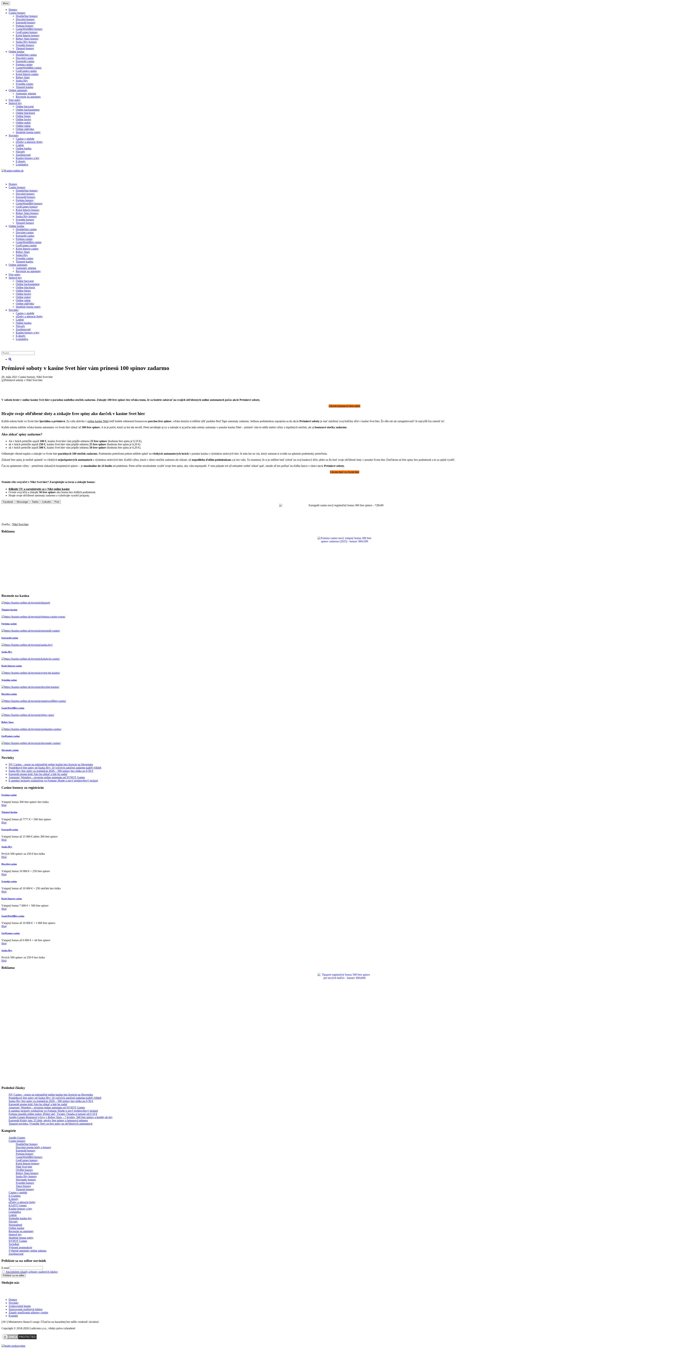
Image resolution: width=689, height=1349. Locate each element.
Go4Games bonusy (27, 32)
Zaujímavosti (23, 154)
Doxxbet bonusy (25, 19)
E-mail (5, 1267)
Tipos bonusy (23, 1186)
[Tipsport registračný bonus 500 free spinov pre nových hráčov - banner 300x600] (344, 977)
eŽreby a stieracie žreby (29, 141)
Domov (13, 1299)
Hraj (3, 805)
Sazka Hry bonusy (26, 41)
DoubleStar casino (26, 54)
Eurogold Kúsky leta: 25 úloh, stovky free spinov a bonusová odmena (48, 1120)
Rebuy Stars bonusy (27, 38)
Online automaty (18, 90)
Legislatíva (22, 164)
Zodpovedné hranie (20, 1306)
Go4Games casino (26, 70)
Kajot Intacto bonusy (27, 35)
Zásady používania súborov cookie (28, 1312)
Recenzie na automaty (28, 96)
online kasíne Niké (98, 421)
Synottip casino (24, 83)
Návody (20, 151)
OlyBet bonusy (24, 1169)
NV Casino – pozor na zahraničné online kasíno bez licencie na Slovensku (51, 764)
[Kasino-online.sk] (12, 170)
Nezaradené (15, 1224)
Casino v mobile (25, 138)
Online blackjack (25, 112)
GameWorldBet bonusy (29, 28)
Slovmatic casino (10, 750)
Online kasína (16, 51)
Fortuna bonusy (25, 25)
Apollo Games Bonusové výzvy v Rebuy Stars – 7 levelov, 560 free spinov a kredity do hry (61, 1117)
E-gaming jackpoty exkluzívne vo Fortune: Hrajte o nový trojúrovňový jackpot (53, 780)
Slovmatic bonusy (26, 1179)
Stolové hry (15, 103)
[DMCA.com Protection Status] (19, 1339)
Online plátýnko (25, 129)
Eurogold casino (25, 61)
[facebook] (21, 1293)
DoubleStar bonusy (27, 16)
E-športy (20, 161)
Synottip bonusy (25, 45)
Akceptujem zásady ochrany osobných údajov (32, 1271)
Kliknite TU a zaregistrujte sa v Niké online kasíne (39, 488)
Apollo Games (17, 1137)
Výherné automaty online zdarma (27, 1250)
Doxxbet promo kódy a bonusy (33, 1147)
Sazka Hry (22, 80)
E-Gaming (14, 1195)
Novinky (14, 135)
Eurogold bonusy (25, 22)
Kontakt (13, 1315)
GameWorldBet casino (28, 67)
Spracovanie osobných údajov (26, 1309)
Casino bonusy (17, 12)
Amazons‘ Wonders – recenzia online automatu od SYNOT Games (47, 777)
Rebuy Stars (23, 77)
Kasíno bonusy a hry (27, 158)
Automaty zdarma (26, 93)
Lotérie (20, 145)
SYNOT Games (18, 1240)
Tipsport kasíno (24, 87)
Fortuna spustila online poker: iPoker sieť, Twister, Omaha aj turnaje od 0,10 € (53, 1113)
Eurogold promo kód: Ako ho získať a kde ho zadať (38, 774)
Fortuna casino (24, 64)
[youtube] (12, 1293)
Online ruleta (23, 125)
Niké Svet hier (44, 376)
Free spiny (14, 100)
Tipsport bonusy (25, 48)
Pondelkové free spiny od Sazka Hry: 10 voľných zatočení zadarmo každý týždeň (55, 767)
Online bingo (23, 116)
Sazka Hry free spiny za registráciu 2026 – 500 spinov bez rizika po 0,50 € (51, 770)
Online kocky (23, 119)
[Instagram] (29, 1293)
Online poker (23, 122)
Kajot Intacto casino (27, 74)
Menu (6, 3)
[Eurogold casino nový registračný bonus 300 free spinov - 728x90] (344, 505)
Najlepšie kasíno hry (20, 1218)
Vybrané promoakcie (20, 1247)
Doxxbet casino (25, 58)
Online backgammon (27, 109)
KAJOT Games (18, 1205)
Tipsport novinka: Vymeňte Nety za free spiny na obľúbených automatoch (50, 1123)
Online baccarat (25, 106)
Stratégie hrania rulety (28, 132)
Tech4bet (14, 1244)
